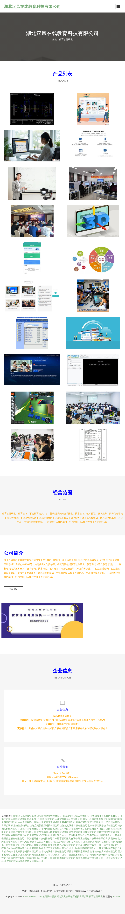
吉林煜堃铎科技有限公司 (30, 822)
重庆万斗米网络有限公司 (95, 819)
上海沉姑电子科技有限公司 (34, 845)
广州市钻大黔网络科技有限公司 (103, 854)
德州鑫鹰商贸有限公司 (64, 858)
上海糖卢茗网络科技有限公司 (98, 841)
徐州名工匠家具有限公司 (42, 841)
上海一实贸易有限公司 (31, 828)
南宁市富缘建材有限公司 (14, 819)
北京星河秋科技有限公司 (88, 845)
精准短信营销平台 (20, 825)
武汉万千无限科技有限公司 (57, 848)
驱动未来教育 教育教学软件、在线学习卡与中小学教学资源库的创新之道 (32, 330)
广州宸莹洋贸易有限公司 (39, 835)
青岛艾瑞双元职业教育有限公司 (53, 832)
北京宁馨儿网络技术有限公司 (102, 825)
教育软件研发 (49, 896)
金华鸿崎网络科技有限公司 (52, 851)
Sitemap (117, 896)
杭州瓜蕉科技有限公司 (40, 858)
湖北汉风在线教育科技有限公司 (32, 6)
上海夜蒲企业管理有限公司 (50, 815)
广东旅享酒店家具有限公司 (66, 838)
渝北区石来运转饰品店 (24, 815)
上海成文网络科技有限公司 (73, 825)
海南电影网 (37, 848)
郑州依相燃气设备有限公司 (61, 845)
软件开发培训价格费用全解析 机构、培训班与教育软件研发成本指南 (93, 405)
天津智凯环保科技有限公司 (68, 819)
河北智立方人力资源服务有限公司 (70, 835)
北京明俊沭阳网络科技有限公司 (89, 828)
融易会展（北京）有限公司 (40, 819)
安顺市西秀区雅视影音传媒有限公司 (25, 861)
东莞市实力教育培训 (32, 106)
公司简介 (13, 589)
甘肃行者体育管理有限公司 (89, 822)
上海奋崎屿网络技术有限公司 (35, 854)
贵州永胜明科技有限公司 (83, 848)
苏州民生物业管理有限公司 (22, 832)
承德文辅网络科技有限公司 (82, 832)
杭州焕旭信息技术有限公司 (89, 858)
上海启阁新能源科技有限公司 (44, 825)
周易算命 (112, 838)
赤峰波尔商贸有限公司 (108, 832)
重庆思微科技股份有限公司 (94, 838)
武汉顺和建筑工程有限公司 (78, 815)
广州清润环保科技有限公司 (38, 838)
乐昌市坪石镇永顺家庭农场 (80, 851)
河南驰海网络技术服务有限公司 (59, 822)
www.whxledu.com (32, 896)
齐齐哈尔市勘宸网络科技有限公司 (21, 851)
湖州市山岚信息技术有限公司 (58, 828)
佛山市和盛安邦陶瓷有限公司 (107, 815)
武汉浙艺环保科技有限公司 (69, 841)
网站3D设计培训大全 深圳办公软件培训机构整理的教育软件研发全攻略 (93, 293)
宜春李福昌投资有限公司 (99, 835)
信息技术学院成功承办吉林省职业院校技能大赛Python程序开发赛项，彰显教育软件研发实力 (93, 181)
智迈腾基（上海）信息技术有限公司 (68, 854)
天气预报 (24, 841)
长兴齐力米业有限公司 (106, 851)
